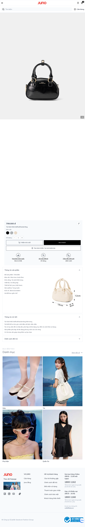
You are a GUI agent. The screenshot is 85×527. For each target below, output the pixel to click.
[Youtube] (13, 493)
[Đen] (7, 232)
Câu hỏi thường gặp (51, 478)
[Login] (78, 3)
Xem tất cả (76, 353)
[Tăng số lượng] (22, 237)
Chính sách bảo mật (51, 494)
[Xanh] (11, 232)
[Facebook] (4, 493)
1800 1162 (70, 482)
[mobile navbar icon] (2, 3)
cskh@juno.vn (69, 508)
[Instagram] (9, 493)
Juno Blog (27, 482)
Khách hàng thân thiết (52, 498)
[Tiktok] (19, 493)
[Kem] (15, 232)
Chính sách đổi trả (50, 482)
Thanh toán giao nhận (52, 490)
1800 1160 (70, 497)
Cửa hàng (27, 478)
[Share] (79, 223)
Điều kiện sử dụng (50, 486)
